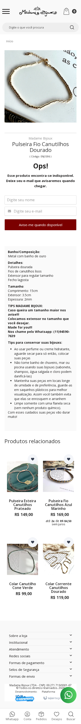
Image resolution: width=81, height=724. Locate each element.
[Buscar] (72, 27)
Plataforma (48, 691)
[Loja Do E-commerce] (26, 698)
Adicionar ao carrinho (22, 522)
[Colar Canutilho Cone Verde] (22, 576)
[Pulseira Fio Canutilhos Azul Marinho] (58, 493)
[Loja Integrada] (56, 698)
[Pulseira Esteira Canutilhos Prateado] (22, 493)
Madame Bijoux (40, 138)
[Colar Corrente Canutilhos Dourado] (58, 576)
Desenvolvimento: (26, 691)
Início (9, 41)
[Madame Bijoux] (38, 11)
